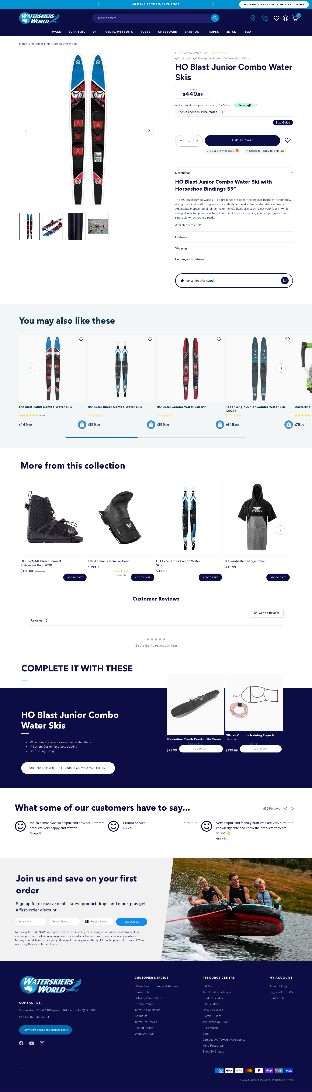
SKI (95, 31)
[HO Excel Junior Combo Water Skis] (121, 368)
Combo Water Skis (194, 53)
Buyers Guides (212, 1016)
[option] (87, 130)
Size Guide (283, 123)
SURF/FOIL (77, 31)
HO (177, 53)
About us (141, 1016)
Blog (205, 1034)
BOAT (249, 31)
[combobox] (156, 18)
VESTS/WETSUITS (119, 31)
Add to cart (74, 577)
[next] (280, 530)
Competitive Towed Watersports (223, 1040)
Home (23, 44)
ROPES (214, 31)
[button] (234, 280)
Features (181, 237)
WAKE (56, 31)
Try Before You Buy (215, 1022)
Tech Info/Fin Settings (216, 992)
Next (213, 4)
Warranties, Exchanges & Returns (156, 986)
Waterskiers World (260, 1079)
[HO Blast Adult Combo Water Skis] (52, 368)
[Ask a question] (285, 280)
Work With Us (144, 1034)
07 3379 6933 (39, 1017)
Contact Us (142, 992)
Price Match (210, 1028)
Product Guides (212, 998)
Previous (99, 4)
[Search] (215, 18)
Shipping (181, 248)
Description (183, 173)
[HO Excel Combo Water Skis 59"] (190, 368)
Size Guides (210, 1004)
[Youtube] (31, 1043)
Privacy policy (144, 1004)
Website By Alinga (282, 1079)
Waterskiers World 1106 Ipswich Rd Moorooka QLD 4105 (57, 1010)
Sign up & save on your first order (274, 4)
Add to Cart (243, 140)
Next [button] (149, 130)
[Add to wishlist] (287, 140)
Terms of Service (146, 1022)
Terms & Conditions (147, 1010)
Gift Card (208, 986)
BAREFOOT (193, 31)
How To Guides (212, 1010)
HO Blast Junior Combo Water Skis (54, 44)
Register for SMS (281, 992)
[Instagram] (42, 1043)
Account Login (279, 986)
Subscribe (132, 921)
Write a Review (269, 613)
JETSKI (232, 31)
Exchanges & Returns (189, 259)
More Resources (213, 1046)
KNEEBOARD (167, 31)
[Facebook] (21, 1043)
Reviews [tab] (36, 620)
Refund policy (144, 1028)
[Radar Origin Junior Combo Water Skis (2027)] (259, 368)
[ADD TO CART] (82, 424)
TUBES (146, 31)
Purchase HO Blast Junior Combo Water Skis (68, 768)
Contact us (277, 998)
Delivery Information (148, 998)
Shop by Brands (213, 1052)
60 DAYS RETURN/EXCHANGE (156, 4)
